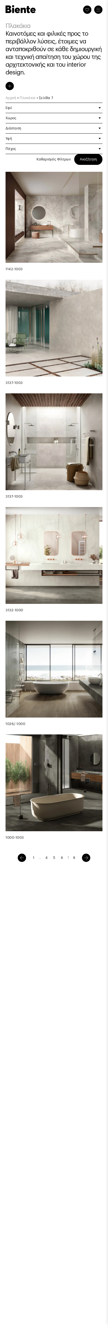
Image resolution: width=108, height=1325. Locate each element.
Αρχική (11, 98)
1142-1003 (14, 269)
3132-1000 (14, 610)
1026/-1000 (15, 724)
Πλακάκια (27, 98)
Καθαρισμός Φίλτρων (54, 159)
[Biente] (21, 9)
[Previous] (22, 858)
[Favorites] (87, 10)
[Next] (86, 858)
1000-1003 (15, 837)
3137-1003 (14, 382)
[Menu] (98, 10)
